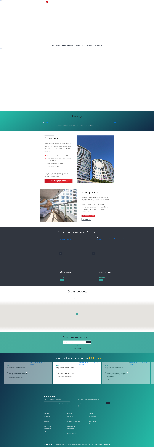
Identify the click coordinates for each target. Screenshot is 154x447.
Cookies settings (106, 444)
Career (45, 423)
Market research (70, 428)
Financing (68, 431)
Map (95, 45)
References (46, 421)
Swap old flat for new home (73, 421)
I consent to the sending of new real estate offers (90, 406)
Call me (88, 342)
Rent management (70, 426)
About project (56, 45)
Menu (108, 2)
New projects (92, 419)
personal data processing (90, 407)
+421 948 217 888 (79, 348)
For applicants (79, 45)
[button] (77, 314)
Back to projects (7, 3)
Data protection (47, 428)
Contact (99, 45)
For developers (70, 423)
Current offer (88, 45)
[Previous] (106, 116)
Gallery (63, 45)
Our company (47, 416)
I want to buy (92, 421)
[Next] (109, 116)
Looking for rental (93, 423)
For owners (70, 45)
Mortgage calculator (71, 433)
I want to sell (69, 416)
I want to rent (69, 419)
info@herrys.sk (64, 403)
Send (108, 403)
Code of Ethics (47, 426)
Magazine (46, 431)
